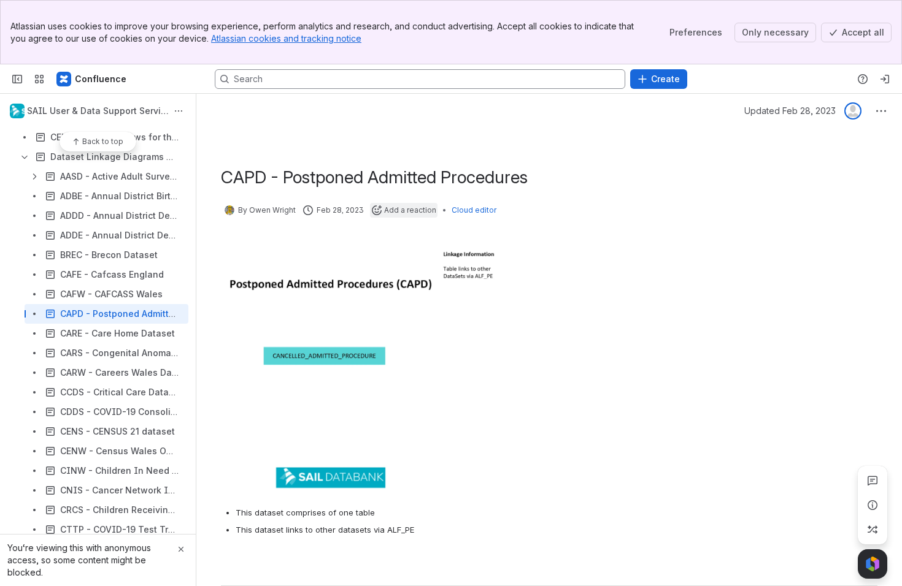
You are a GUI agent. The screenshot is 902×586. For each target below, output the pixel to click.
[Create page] (872, 529)
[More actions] (178, 111)
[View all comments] (872, 480)
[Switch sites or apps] (39, 79)
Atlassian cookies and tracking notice (286, 38)
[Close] (181, 549)
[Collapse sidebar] (17, 79)
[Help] (863, 79)
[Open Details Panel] (872, 505)
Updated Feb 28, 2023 (790, 110)
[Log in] (885, 79)
